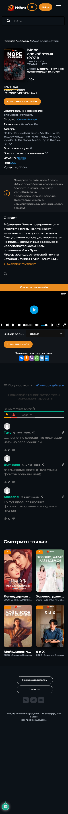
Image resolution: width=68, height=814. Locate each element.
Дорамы (23, 41)
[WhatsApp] (36, 358)
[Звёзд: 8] (20, 90)
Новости (35, 689)
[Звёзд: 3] (9, 90)
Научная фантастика (45, 70)
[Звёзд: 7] (18, 90)
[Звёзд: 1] (5, 90)
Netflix (21, 157)
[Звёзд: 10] (24, 90)
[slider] (24, 325)
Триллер (54, 71)
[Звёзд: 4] (11, 90)
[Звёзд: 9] (22, 90)
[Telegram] (42, 358)
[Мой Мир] (47, 358)
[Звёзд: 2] (7, 90)
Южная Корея (27, 119)
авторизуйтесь (51, 385)
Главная (9, 41)
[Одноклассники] (26, 358)
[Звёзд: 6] (16, 90)
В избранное (19, 344)
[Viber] (31, 358)
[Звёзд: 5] (13, 90)
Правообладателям (34, 680)
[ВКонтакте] (21, 358)
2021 (13, 162)
